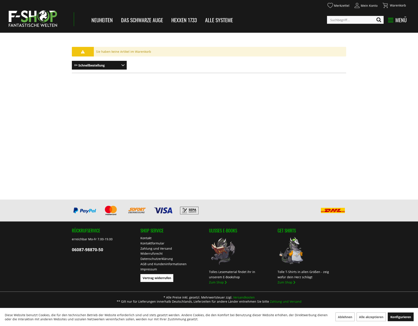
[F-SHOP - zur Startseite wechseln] (33, 18)
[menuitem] (338, 5)
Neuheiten (102, 20)
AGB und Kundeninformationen (163, 264)
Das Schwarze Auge (142, 20)
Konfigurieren (400, 317)
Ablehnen (345, 317)
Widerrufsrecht (151, 253)
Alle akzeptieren (371, 317)
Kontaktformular (152, 243)
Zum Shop (216, 282)
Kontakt (146, 238)
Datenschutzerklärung (156, 259)
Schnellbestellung (91, 65)
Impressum (148, 269)
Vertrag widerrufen (157, 278)
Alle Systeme (219, 20)
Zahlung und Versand (156, 248)
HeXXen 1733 (184, 20)
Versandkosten (244, 297)
